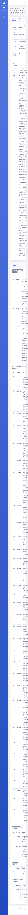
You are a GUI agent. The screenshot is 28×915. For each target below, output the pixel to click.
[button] (25, 2)
